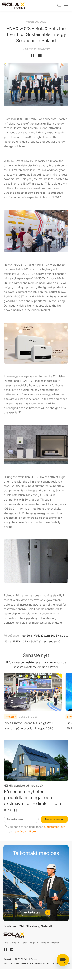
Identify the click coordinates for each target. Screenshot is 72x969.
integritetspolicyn (54, 826)
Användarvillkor (43, 963)
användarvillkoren (26, 831)
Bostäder (9, 926)
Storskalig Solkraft (39, 926)
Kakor (6, 963)
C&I (21, 926)
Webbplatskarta (22, 963)
